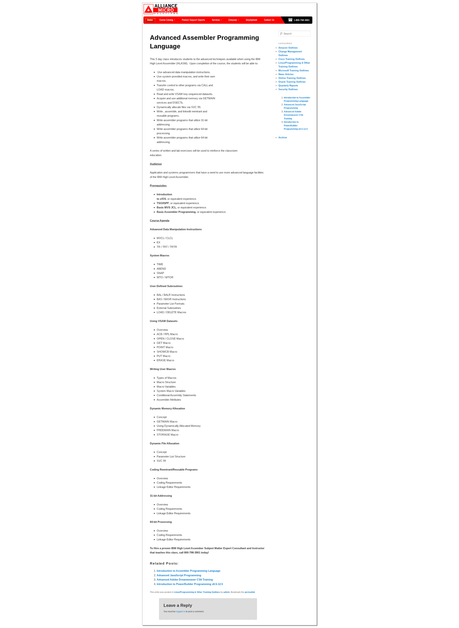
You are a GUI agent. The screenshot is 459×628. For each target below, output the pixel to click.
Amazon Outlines (288, 47)
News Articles (286, 74)
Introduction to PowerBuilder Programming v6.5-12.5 (190, 584)
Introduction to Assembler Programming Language (188, 570)
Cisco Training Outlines (291, 59)
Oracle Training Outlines (292, 81)
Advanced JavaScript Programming (179, 575)
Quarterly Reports (288, 85)
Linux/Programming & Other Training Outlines (197, 592)
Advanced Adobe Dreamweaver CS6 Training (185, 579)
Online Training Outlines (292, 78)
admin (226, 592)
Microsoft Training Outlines (293, 70)
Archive (282, 137)
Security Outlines (288, 89)
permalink (250, 592)
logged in (180, 611)
